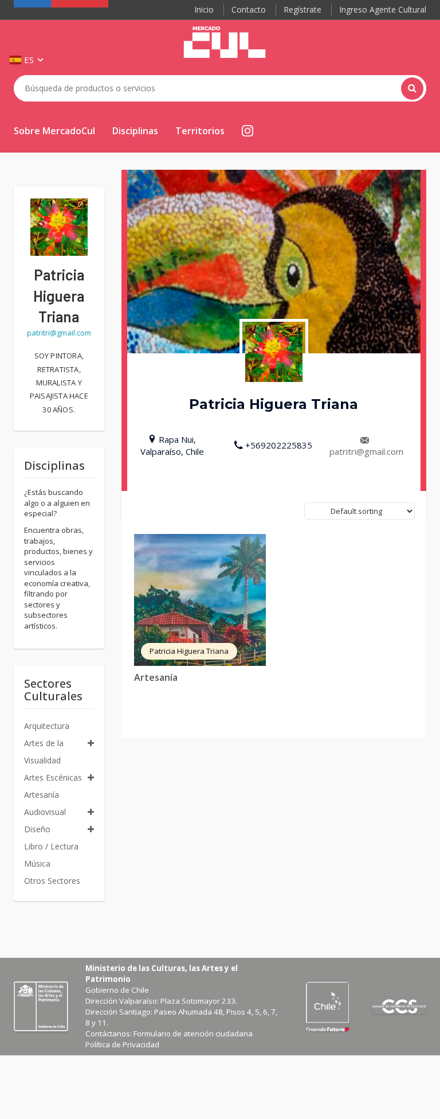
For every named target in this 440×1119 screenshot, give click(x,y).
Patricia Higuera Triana (189, 651)
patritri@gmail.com (366, 451)
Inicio (204, 9)
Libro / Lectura (51, 846)
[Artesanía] (200, 600)
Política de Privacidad (122, 1044)
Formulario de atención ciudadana (193, 1033)
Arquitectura (46, 725)
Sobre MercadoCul (54, 130)
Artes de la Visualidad (44, 752)
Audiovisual (45, 811)
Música (37, 863)
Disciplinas (135, 130)
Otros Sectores (52, 880)
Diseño (37, 829)
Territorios (200, 130)
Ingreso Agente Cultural (382, 9)
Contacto (248, 9)
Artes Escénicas (53, 777)
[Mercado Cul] (225, 42)
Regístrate (302, 9)
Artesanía (156, 677)
